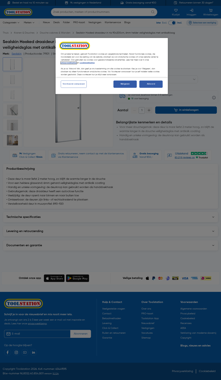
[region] (112, 66)
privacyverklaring (68, 63)
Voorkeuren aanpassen (74, 84)
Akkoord (151, 84)
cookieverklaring (87, 63)
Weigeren (125, 84)
